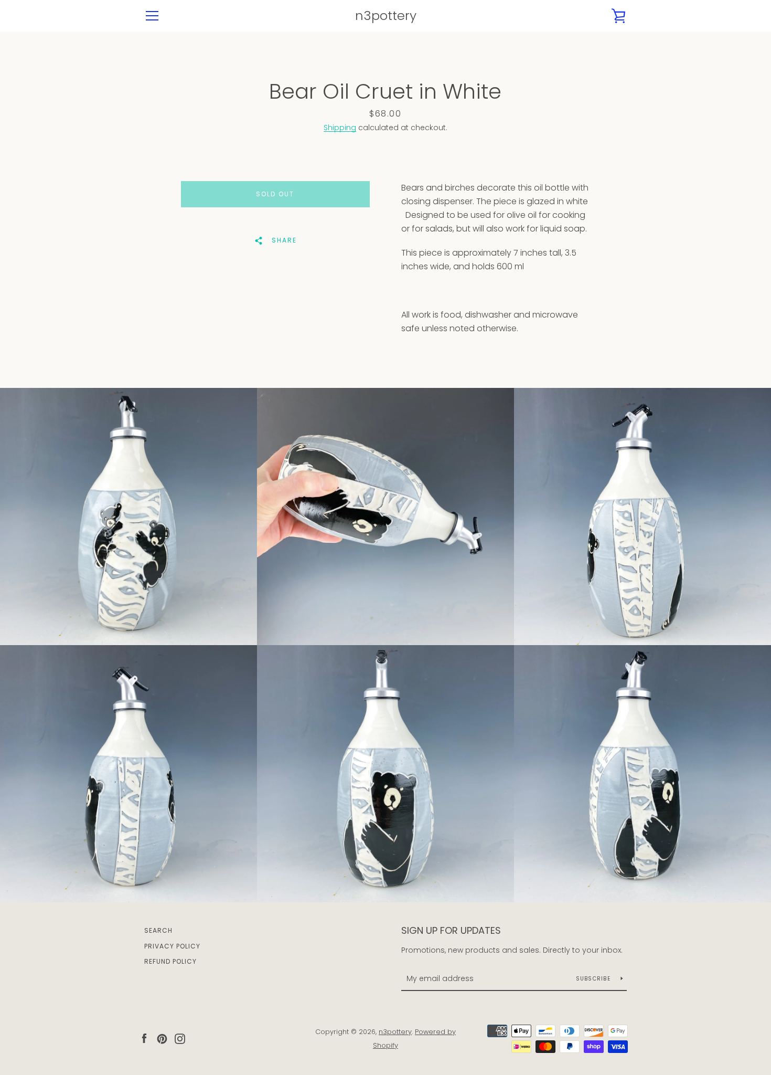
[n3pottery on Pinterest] (162, 1038)
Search (158, 930)
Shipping (340, 127)
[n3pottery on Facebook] (144, 1038)
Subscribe (594, 979)
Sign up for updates (451, 930)
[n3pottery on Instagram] (180, 1038)
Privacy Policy (172, 946)
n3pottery (385, 16)
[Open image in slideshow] (128, 516)
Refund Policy (170, 961)
